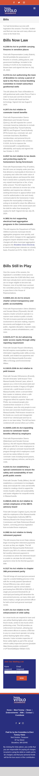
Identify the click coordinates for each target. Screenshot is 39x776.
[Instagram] (23, 723)
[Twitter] (19, 723)
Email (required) (20, 668)
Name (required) (8, 668)
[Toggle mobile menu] (34, 8)
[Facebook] (16, 723)
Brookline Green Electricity (24, 245)
